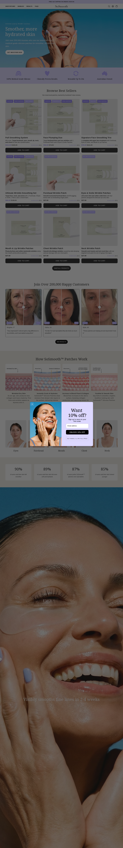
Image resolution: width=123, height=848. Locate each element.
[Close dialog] (32, 404)
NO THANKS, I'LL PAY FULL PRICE (77, 438)
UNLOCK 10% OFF (77, 432)
